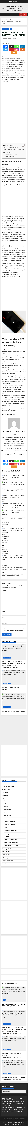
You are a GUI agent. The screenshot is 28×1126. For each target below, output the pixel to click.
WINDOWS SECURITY (8, 861)
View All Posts (20, 454)
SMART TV (7, 837)
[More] (14, 52)
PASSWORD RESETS (9, 825)
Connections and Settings (11, 801)
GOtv (5, 813)
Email (4, 617)
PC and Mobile (6, 29)
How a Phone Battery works (11, 147)
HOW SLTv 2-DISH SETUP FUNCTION (12, 1111)
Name (4, 611)
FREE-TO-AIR (7, 810)
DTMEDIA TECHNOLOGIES (9, 39)
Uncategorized (6, 849)
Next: (12, 574)
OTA (5, 819)
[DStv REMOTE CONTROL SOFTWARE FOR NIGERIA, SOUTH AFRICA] (14, 994)
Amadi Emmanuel (7, 667)
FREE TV (6, 807)
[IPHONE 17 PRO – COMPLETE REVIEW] (14, 701)
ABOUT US (9, 1119)
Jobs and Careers (7, 784)
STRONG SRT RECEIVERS (11, 843)
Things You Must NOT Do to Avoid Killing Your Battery (14, 150)
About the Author (8, 152)
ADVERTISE (16, 1119)
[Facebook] (5, 46)
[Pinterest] (11, 49)
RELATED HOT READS (10, 156)
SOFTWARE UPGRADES (10, 840)
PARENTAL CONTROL (10, 822)
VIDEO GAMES (6, 855)
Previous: (14, 567)
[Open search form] (17, 14)
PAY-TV (6, 828)
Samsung (6, 834)
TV (10, 29)
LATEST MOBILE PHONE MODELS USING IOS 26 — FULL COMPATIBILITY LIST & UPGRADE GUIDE (14, 663)
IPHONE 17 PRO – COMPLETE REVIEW (13, 711)
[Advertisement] (14, 97)
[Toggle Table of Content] (22, 145)
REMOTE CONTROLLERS (10, 831)
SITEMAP (22, 1119)
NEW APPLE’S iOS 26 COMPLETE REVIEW (13, 1107)
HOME (3, 1119)
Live (25, 14)
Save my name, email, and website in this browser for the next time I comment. (14, 629)
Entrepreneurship (9, 786)
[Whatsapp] (16, 46)
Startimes (5, 792)
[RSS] (22, 49)
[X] (11, 46)
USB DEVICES (6, 852)
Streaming (5, 795)
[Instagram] (16, 49)
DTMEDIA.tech (14, 6)
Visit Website (8, 454)
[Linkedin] (22, 46)
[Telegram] (5, 49)
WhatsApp (5, 858)
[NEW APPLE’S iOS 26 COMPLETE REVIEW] (14, 677)
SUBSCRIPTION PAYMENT (11, 846)
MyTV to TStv (7, 816)
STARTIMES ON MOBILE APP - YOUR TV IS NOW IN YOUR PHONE (17, 505)
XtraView (4, 864)
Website (4, 623)
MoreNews (13, 1124)
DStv (5, 804)
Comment (5, 590)
